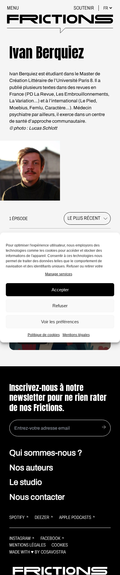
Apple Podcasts (75, 517)
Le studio (25, 482)
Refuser (60, 305)
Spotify (17, 517)
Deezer (42, 517)
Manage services (58, 274)
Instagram (20, 538)
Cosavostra (53, 551)
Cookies (60, 544)
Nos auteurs (31, 467)
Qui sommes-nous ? (45, 452)
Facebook (50, 538)
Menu (13, 8)
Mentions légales (76, 335)
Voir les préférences (60, 321)
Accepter (60, 289)
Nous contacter (37, 496)
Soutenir (84, 8)
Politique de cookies (44, 335)
